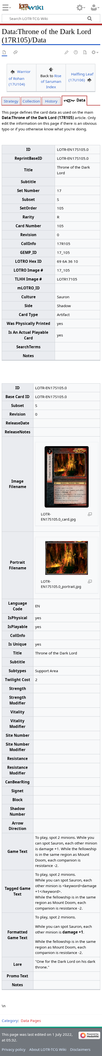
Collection (31, 101)
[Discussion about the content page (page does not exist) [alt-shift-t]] (15, 52)
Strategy (11, 101)
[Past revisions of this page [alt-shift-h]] (76, 52)
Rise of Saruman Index (51, 81)
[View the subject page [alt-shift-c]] (4, 52)
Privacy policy (14, 1049)
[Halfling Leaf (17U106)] (89, 79)
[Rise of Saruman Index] (51, 68)
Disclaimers (80, 1049)
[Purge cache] (84, 52)
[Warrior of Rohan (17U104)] (12, 71)
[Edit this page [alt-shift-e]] (67, 52)
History (51, 101)
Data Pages (31, 1020)
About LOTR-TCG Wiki (47, 1049)
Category (10, 1020)
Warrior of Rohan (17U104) (19, 78)
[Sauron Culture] (69, 100)
